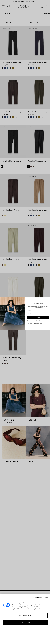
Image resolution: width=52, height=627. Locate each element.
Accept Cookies (25, 622)
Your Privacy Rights (25, 615)
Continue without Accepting (40, 597)
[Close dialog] (49, 299)
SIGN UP (38, 317)
